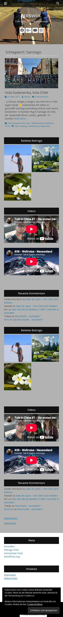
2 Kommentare (41, 96)
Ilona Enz (9, 319)
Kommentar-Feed (13, 553)
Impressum (10, 523)
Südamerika (34, 126)
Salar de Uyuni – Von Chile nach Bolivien (37, 306)
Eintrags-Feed (11, 549)
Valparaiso (45, 126)
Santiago (24, 126)
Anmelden (9, 546)
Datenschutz (10, 518)
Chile (9, 123)
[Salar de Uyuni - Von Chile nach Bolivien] (17, 159)
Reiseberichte (19, 123)
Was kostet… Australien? (27, 316)
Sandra (27, 96)
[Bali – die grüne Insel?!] (17, 187)
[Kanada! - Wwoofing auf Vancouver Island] (45, 159)
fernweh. (31, 15)
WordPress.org (12, 556)
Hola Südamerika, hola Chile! (26, 92)
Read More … (21, 118)
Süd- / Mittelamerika (35, 123)
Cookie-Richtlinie (34, 604)
